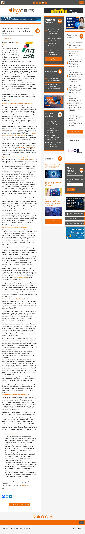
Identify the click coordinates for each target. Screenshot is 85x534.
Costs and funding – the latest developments (54, 52)
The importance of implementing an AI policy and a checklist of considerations (76, 63)
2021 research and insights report (28, 147)
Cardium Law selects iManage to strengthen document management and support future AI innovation (76, 120)
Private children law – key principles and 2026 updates (55, 31)
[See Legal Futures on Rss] (45, 3)
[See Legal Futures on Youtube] (43, 3)
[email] (75, 184)
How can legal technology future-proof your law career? (53, 137)
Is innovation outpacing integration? (74, 53)
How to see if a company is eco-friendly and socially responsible (54, 144)
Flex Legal (7, 490)
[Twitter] (7, 496)
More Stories (75, 131)
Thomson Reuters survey (26, 159)
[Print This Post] (39, 25)
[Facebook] (3, 496)
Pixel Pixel (80, 528)
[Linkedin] (10, 496)
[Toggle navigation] (81, 2)
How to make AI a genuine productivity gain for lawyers (75, 44)
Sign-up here (71, 189)
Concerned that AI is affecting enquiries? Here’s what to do (52, 166)
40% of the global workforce (20, 277)
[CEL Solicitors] (75, 150)
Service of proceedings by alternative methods (53, 183)
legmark (81, 529)
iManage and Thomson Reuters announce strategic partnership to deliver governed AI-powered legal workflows (76, 76)
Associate (25, 485)
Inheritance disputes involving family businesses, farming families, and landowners (54, 42)
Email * (70, 184)
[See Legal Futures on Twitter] (34, 3)
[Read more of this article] (53, 174)
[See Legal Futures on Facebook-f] (40, 3)
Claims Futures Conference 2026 (54, 79)
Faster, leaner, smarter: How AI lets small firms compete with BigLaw (52, 202)
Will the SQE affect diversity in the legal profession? (52, 124)
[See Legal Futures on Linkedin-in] (37, 3)
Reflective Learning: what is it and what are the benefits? (53, 131)
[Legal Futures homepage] (21, 10)
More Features (53, 221)
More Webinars (53, 59)
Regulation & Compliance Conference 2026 (54, 86)
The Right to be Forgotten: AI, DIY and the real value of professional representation (76, 89)
